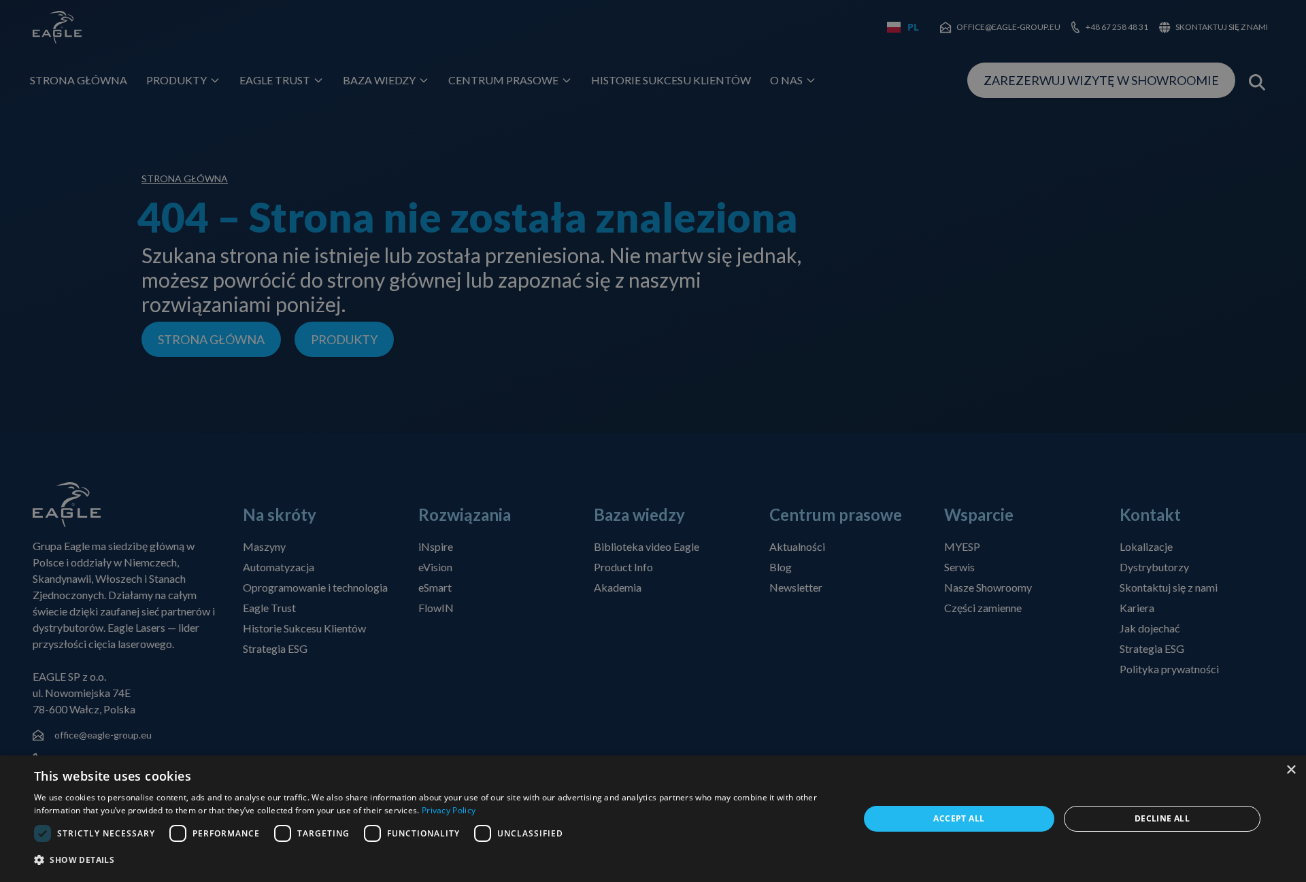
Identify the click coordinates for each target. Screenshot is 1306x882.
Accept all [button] (958, 818)
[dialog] (653, 819)
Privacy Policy (448, 810)
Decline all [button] (1162, 818)
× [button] (1291, 770)
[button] (434, 860)
